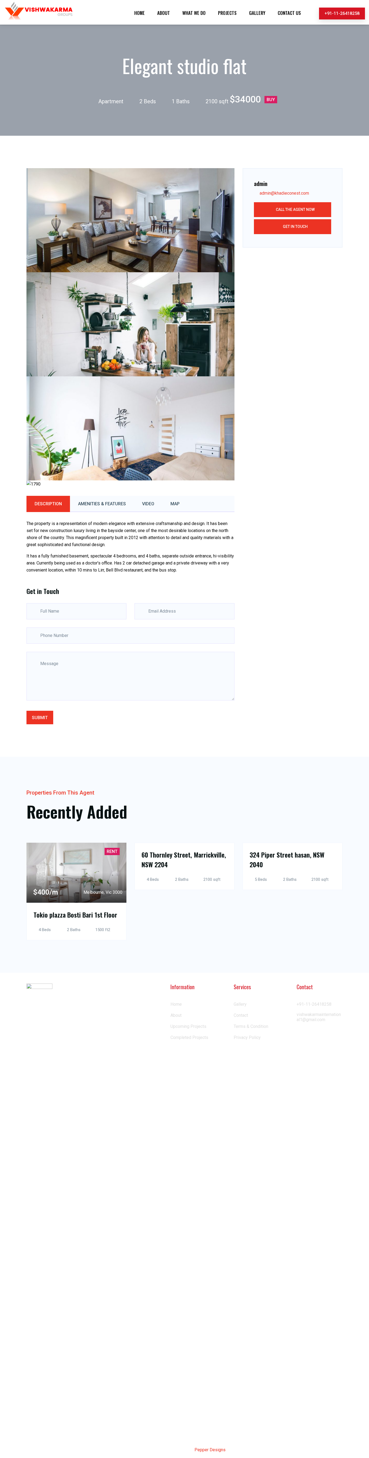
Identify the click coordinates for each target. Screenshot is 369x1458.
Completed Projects (189, 1037)
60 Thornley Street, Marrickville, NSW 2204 (184, 859)
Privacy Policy (247, 1037)
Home (176, 1004)
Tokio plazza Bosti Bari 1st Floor (75, 914)
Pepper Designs (210, 1449)
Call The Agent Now (295, 209)
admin (260, 184)
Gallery (240, 1004)
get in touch (295, 226)
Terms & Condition (251, 1026)
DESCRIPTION (48, 503)
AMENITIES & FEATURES (102, 503)
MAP (175, 503)
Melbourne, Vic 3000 (102, 892)
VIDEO (148, 503)
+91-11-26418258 (342, 13)
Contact (241, 1015)
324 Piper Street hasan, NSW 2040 (287, 859)
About (176, 1015)
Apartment (110, 101)
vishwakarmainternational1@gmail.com (319, 1017)
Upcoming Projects (188, 1026)
